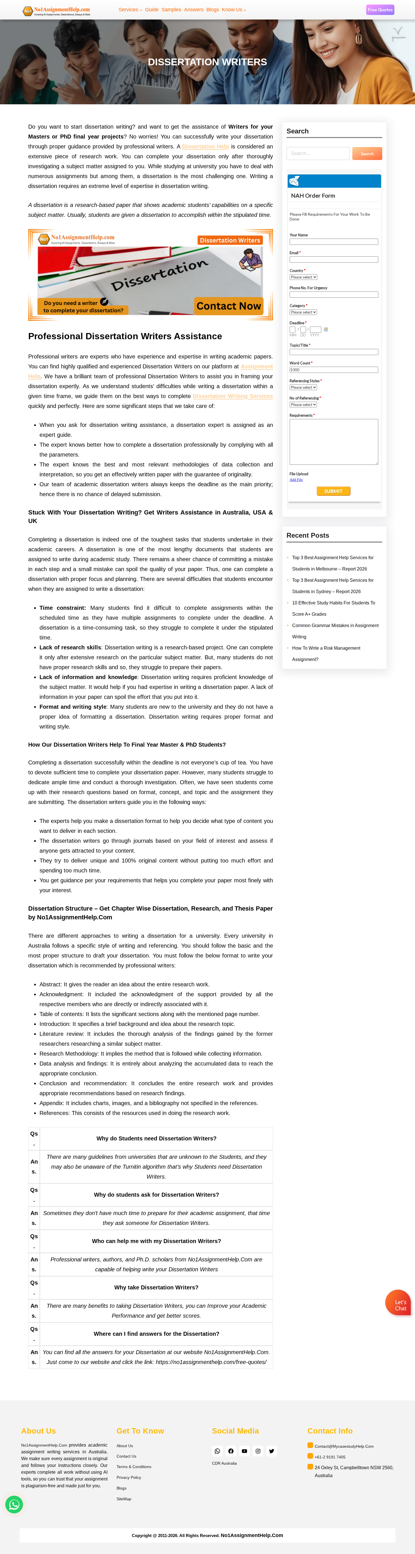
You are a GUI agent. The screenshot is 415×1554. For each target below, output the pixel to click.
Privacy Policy (129, 1477)
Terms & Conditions (134, 1466)
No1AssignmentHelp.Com (44, 1445)
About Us (125, 1445)
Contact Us (126, 1456)
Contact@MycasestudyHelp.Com (344, 1446)
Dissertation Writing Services (233, 396)
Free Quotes (380, 9)
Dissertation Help (205, 146)
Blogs (121, 1488)
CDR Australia (224, 1463)
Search (367, 153)
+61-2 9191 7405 (330, 1457)
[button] (399, 1303)
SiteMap (124, 1499)
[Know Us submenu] (244, 9)
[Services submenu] (140, 9)
